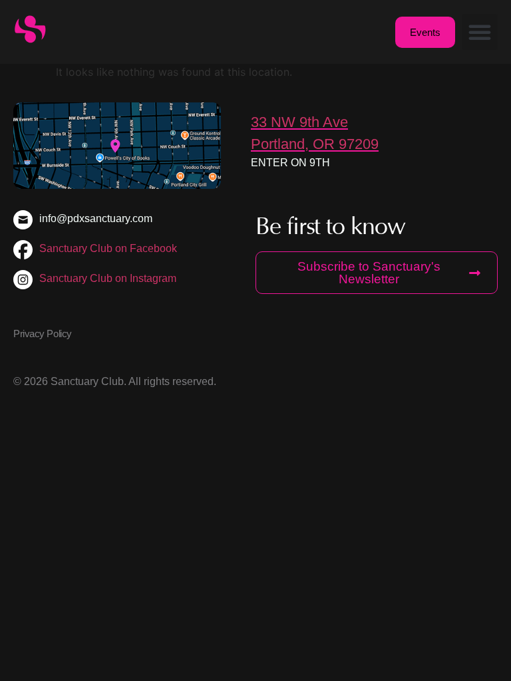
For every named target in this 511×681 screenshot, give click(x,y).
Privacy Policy (42, 333)
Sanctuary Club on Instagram (107, 278)
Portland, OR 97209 (315, 144)
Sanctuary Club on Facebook (108, 248)
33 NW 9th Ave (299, 122)
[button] (480, 32)
